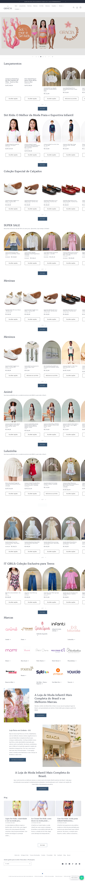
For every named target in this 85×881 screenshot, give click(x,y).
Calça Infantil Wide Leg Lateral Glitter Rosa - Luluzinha (51, 253)
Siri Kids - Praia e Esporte (42, 682)
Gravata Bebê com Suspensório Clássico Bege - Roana (32, 366)
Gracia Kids (14, 876)
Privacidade (50, 855)
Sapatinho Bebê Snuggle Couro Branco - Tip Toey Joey (12, 201)
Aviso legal (79, 877)
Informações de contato (76, 876)
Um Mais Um (56, 682)
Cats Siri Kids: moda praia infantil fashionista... (67, 819)
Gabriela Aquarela (42, 634)
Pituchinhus (71, 661)
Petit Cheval (55, 661)
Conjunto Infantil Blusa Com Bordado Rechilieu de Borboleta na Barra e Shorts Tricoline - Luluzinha (71, 484)
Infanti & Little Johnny (56, 629)
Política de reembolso (39, 876)
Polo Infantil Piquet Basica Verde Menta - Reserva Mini (31, 80)
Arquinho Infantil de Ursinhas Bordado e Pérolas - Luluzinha (50, 483)
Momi (7, 661)
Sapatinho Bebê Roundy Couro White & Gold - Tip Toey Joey (31, 201)
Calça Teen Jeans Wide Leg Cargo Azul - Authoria (51, 593)
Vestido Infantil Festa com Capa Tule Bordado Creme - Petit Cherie (51, 543)
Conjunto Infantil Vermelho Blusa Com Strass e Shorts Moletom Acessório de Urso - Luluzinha (32, 484)
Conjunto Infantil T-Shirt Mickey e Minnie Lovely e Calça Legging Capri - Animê (70, 425)
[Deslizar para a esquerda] (39, 104)
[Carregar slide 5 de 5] (45, 57)
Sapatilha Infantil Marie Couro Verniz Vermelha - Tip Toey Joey (70, 201)
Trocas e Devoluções (35, 855)
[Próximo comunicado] (65, 1)
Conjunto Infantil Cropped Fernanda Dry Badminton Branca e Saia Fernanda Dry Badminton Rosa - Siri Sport (32, 146)
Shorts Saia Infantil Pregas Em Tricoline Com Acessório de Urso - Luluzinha (13, 484)
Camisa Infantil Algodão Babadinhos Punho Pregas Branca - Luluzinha (32, 253)
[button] (54, 6)
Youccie (70, 682)
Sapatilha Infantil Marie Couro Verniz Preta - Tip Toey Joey (51, 201)
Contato (43, 855)
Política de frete (67, 876)
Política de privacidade (49, 876)
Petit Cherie (40, 661)
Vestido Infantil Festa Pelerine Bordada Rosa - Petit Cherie (70, 543)
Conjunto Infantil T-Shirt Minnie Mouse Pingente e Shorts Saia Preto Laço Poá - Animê (12, 425)
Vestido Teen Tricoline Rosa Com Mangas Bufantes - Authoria (70, 593)
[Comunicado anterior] (19, 1)
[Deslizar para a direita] (45, 104)
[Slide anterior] (32, 56)
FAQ (55, 855)
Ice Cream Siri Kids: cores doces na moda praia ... (41, 819)
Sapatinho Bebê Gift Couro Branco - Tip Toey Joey (13, 310)
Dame (22, 639)
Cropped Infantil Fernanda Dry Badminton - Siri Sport (12, 145)
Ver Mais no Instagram (17, 760)
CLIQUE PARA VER (42, 46)
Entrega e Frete (24, 855)
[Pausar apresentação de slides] (52, 56)
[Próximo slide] (48, 56)
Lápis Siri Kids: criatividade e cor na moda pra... (16, 819)
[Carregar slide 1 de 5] (36, 57)
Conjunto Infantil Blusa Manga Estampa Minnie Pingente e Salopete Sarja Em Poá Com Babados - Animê (31, 425)
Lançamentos (40, 715)
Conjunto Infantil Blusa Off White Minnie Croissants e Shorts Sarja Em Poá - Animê (51, 425)
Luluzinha (71, 639)
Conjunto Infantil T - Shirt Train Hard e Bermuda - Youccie (70, 366)
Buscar (68, 855)
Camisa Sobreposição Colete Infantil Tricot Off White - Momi (12, 253)
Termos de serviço (58, 876)
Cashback (59, 855)
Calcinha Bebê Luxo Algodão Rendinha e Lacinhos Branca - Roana (50, 89)
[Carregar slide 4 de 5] (43, 57)
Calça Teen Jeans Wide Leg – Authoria (31, 593)
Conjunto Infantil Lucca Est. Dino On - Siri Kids (51, 145)
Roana (23, 675)
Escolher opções (13, 98)
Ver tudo (42, 108)
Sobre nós (17, 855)
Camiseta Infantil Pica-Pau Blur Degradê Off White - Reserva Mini (12, 80)
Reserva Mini (9, 682)
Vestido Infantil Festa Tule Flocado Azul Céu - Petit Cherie (12, 543)
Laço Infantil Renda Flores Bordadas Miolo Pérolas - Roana (70, 88)
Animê (7, 639)
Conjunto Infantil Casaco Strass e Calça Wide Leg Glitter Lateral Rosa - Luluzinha (70, 253)
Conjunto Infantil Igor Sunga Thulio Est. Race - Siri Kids (69, 145)
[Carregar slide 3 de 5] (41, 57)
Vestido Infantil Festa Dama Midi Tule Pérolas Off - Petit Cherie (32, 543)
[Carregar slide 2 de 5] (38, 57)
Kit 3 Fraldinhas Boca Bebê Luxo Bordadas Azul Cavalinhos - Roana (51, 366)
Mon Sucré (24, 661)
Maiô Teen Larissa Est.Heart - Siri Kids (12, 593)
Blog (64, 855)
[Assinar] (29, 864)
